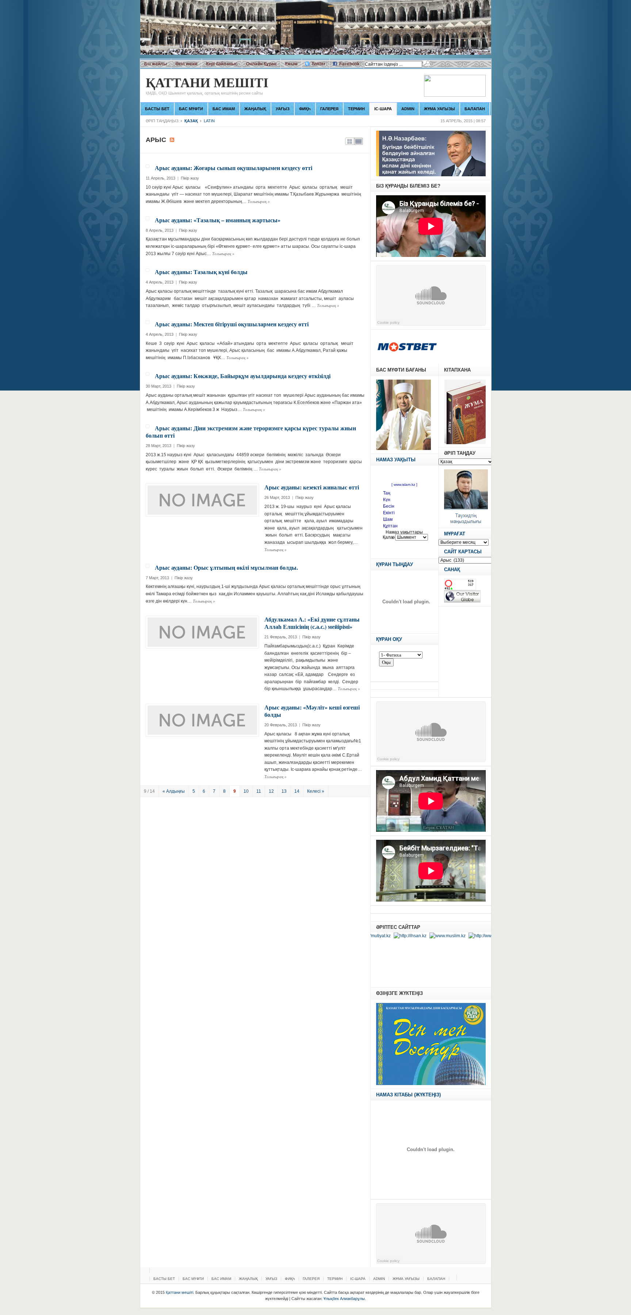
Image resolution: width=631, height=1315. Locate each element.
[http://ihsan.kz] (383, 935)
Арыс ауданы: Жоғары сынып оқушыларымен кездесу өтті (233, 168)
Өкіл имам (186, 63)
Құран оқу (389, 639)
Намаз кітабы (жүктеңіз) (408, 1094)
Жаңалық (255, 109)
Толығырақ (259, 201)
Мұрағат (454, 534)
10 (246, 791)
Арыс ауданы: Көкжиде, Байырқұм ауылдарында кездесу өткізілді (242, 376)
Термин (356, 109)
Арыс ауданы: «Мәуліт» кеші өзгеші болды (312, 711)
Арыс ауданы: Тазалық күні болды (201, 272)
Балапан (474, 109)
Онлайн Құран (261, 63)
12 (271, 791)
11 (258, 791)
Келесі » (315, 791)
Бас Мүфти (191, 109)
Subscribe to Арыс (172, 140)
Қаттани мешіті (207, 86)
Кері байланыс (222, 63)
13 (284, 791)
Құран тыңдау (394, 564)
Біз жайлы (155, 63)
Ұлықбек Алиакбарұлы (344, 1298)
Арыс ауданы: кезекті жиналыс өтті (311, 487)
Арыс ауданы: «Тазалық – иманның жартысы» (217, 220)
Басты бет (157, 109)
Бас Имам (224, 109)
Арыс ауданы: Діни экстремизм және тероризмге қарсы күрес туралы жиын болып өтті (251, 431)
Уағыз (283, 109)
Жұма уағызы (439, 109)
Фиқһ (305, 109)
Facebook (349, 63)
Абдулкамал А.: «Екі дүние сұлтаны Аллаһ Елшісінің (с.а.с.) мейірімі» (312, 623)
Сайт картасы (463, 551)
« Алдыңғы (173, 791)
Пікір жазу (190, 178)
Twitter (318, 63)
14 (296, 791)
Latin (209, 121)
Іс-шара (383, 109)
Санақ (452, 569)
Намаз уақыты (396, 459)
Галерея (329, 109)
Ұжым (291, 63)
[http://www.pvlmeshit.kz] (467, 935)
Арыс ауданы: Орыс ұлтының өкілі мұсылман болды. (226, 567)
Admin (407, 109)
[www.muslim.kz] (420, 935)
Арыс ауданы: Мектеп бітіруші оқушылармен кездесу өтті (232, 324)
